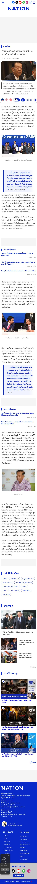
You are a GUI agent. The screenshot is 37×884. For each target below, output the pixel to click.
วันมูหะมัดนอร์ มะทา (27, 579)
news (5, 839)
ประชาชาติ (18, 583)
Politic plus (6, 594)
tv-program (8, 847)
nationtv (22, 847)
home (6, 836)
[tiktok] (13, 872)
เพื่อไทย (16, 587)
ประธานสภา (28, 583)
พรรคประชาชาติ (7, 583)
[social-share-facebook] (13, 2)
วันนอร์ (5, 579)
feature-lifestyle (7, 854)
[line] (23, 872)
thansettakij (23, 859)
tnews (22, 856)
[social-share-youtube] (20, 2)
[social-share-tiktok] (16, 2)
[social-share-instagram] (27, 2)
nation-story (8, 850)
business (7, 844)
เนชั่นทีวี (5, 590)
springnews (23, 850)
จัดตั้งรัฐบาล (6, 587)
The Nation (23, 836)
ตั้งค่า (5, 872)
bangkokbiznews (25, 845)
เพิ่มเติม (6, 866)
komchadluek (24, 842)
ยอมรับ (5, 869)
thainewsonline (24, 853)
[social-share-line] (23, 2)
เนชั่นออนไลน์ (15, 590)
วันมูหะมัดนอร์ (15, 579)
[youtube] (18, 872)
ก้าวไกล (24, 587)
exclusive (7, 841)
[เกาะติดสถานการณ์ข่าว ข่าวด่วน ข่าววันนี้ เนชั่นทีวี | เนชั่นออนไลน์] (18, 8)
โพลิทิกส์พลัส (26, 590)
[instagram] (29, 872)
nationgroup (24, 839)
